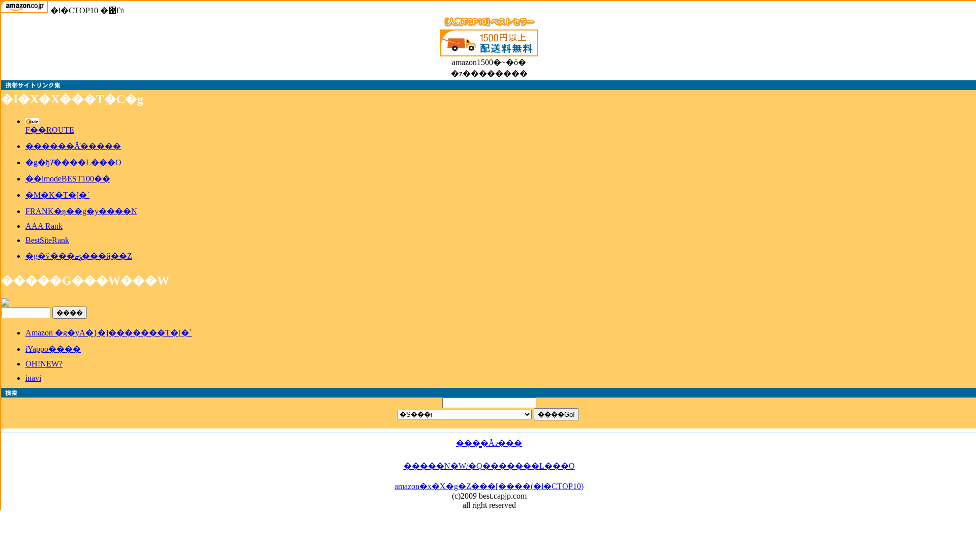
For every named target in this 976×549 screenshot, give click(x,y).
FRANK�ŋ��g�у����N (81, 211)
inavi (33, 378)
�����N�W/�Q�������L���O (489, 466)
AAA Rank (44, 226)
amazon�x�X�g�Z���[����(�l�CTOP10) (489, 486)
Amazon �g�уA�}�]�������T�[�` (108, 332)
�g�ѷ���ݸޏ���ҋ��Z (78, 256)
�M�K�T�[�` (57, 195)
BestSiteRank (47, 240)
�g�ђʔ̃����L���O (73, 162)
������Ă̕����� (73, 146)
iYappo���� (53, 349)
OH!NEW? (44, 363)
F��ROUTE (49, 130)
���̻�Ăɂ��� (489, 443)
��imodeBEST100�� (67, 178)
